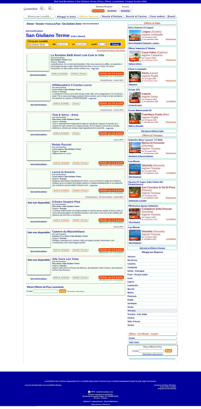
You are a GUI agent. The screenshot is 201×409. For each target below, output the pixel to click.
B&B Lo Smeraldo (136, 126)
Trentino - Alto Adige (137, 314)
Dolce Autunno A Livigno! (140, 27)
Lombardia (133, 285)
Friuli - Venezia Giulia (138, 275)
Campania (132, 267)
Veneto (131, 325)
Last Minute (134, 161)
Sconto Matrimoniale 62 (139, 110)
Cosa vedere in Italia (168, 387)
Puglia (130, 300)
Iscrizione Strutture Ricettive (111, 51)
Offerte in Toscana (152, 135)
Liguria (131, 282)
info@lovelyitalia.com (104, 392)
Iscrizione (98, 11)
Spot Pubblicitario (111, 401)
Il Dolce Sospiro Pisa (66, 202)
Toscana (132, 311)
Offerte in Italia (152, 23)
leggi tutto (95, 68)
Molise (131, 293)
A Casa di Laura (135, 105)
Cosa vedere (157, 16)
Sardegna (132, 303)
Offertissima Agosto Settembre (143, 206)
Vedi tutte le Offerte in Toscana (152, 248)
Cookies (104, 398)
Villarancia (133, 84)
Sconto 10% (134, 90)
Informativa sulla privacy (75, 291)
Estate (132, 338)
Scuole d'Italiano (112, 16)
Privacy (97, 398)
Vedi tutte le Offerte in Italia (152, 131)
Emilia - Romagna (136, 271)
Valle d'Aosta (134, 321)
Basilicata (132, 260)
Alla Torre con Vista (65, 259)
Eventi (171, 16)
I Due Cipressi (134, 222)
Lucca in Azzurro (63, 172)
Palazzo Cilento (135, 64)
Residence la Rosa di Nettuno (141, 156)
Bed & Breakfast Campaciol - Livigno (144, 43)
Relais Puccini (61, 144)
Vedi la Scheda (59, 73)
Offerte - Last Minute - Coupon (143, 334)
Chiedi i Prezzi (78, 73)
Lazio (130, 278)
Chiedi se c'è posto (111, 73)
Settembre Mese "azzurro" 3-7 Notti (145, 140)
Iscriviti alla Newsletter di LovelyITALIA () (43, 385)
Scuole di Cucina (136, 16)
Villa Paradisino (135, 177)
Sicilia (130, 307)
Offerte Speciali (88, 16)
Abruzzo (132, 257)
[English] (50, 9)
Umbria (131, 318)
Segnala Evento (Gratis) (167, 388)
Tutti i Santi (134, 342)
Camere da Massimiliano (68, 231)
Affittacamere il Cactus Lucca (72, 85)
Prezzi (76, 103)
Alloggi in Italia (66, 16)
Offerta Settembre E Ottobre (141, 48)
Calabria (132, 264)
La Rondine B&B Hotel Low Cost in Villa (77, 55)
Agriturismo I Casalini (138, 201)
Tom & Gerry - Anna (65, 114)
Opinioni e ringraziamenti (93, 401)
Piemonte (132, 296)
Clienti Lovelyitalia (137, 69)
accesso (125, 10)
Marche (131, 289)
